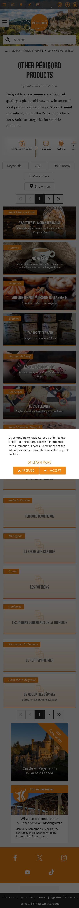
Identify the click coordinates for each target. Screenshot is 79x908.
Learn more (41, 462)
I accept (55, 470)
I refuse (28, 470)
